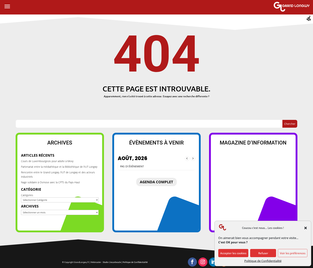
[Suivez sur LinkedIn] (213, 262)
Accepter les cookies (233, 253)
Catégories (27, 195)
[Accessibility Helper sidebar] (308, 18)
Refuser (263, 253)
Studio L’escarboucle (112, 262)
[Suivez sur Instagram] (202, 262)
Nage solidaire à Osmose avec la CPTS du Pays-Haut (50, 182)
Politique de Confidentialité (262, 261)
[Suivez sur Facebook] (192, 262)
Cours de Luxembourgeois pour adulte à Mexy (47, 161)
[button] (305, 228)
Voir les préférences (292, 253)
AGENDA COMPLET (156, 181)
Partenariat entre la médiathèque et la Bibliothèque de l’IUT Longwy (59, 166)
